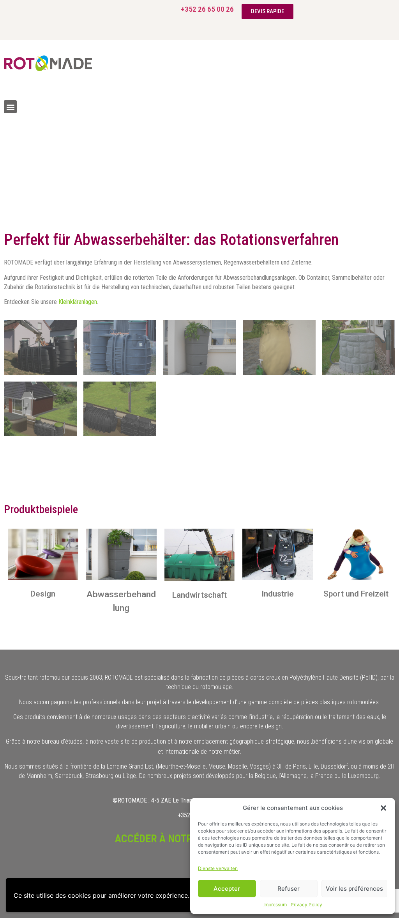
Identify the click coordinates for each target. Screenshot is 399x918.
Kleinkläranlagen (77, 301)
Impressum (275, 904)
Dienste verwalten (218, 868)
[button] (383, 808)
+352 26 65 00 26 (207, 9)
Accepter (227, 888)
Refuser (288, 888)
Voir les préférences (354, 888)
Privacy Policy (306, 904)
